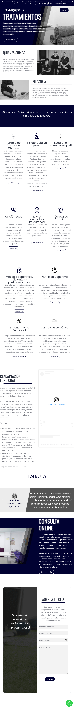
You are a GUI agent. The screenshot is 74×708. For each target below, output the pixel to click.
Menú (64, 10)
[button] (35, 43)
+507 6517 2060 (60, 4)
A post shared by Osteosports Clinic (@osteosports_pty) (56, 444)
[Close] (72, 1)
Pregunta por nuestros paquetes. (13, 467)
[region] (37, 500)
